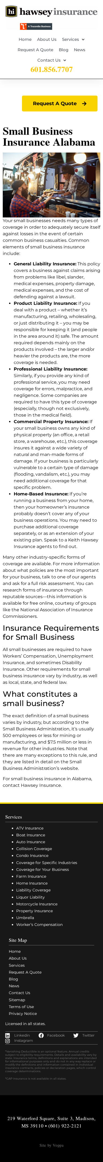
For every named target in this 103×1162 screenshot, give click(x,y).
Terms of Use (21, 1006)
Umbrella (25, 917)
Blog (63, 49)
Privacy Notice (23, 1013)
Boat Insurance (30, 835)
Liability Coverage (33, 890)
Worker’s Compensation (39, 924)
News (79, 49)
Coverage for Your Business (42, 869)
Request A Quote (35, 49)
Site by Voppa (52, 1145)
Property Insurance (34, 910)
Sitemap (17, 999)
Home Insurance (32, 883)
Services (70, 39)
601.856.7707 (51, 69)
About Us (47, 39)
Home (25, 39)
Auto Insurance (30, 841)
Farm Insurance (31, 876)
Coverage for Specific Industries (46, 862)
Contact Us (49, 60)
